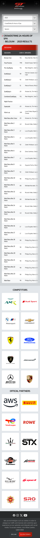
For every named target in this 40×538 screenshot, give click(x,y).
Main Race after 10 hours (9, 179)
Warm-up (7, 112)
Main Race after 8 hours (9, 165)
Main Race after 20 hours (9, 254)
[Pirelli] (29, 403)
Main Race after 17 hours (9, 233)
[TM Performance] (10, 461)
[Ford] (29, 340)
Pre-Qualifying (8, 68)
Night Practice (8, 101)
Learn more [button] (20, 530)
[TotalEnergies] (10, 422)
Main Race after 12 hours (9, 192)
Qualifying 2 (7, 80)
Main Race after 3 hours (9, 131)
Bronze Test (7, 58)
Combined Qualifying (10, 96)
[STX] (29, 441)
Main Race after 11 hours (9, 186)
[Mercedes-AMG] (10, 379)
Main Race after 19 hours (9, 247)
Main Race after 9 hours (9, 172)
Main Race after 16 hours (9, 220)
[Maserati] (10, 441)
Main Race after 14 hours (9, 206)
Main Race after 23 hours (9, 274)
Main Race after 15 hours (9, 213)
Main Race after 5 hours (9, 144)
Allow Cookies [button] (25, 534)
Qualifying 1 (7, 74)
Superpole (7, 106)
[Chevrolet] (29, 321)
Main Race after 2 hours (9, 124)
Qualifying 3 (7, 85)
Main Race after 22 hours (9, 268)
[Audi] (29, 301)
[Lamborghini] (10, 359)
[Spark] (29, 480)
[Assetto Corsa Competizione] (29, 461)
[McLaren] (29, 359)
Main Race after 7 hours (9, 158)
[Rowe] (29, 422)
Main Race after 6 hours (9, 151)
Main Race (7, 280)
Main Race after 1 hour (10, 118)
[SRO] (29, 499)
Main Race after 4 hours (9, 138)
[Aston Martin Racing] (10, 301)
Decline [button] (14, 534)
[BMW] (10, 321)
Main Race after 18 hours (9, 240)
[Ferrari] (10, 340)
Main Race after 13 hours (9, 199)
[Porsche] (29, 379)
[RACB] (10, 499)
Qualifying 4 (7, 91)
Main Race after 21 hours (9, 261)
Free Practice (8, 63)
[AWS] (10, 403)
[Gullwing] (10, 480)
